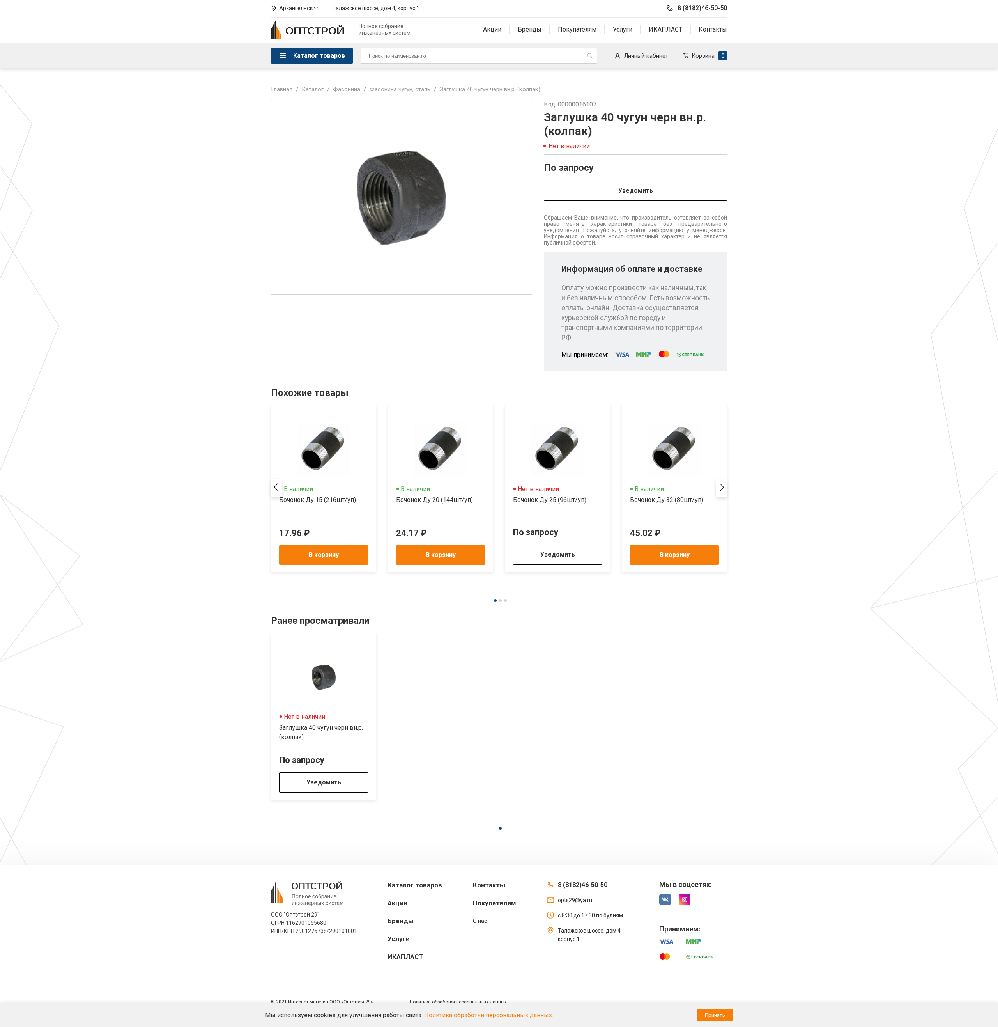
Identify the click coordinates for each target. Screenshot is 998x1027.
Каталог (313, 89)
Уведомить (635, 190)
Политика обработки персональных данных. (488, 1015)
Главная (281, 89)
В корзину (324, 555)
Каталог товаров (319, 55)
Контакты (713, 29)
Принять (715, 1015)
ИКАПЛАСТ (665, 29)
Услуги (622, 29)
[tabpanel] (323, 488)
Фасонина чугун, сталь (400, 89)
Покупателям (577, 29)
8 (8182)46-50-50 (702, 8)
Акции (492, 29)
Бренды (529, 29)
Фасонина (346, 89)
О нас (480, 921)
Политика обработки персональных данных (458, 1002)
